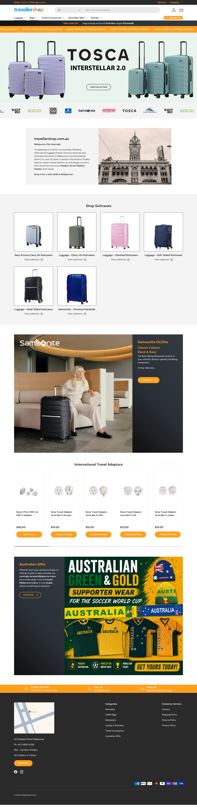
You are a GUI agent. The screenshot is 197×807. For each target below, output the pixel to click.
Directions (23, 763)
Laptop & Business (114, 725)
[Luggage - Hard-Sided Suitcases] (33, 286)
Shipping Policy (169, 714)
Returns (162, 2)
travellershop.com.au (28, 795)
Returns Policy (169, 720)
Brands (94, 17)
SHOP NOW (147, 380)
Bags (32, 17)
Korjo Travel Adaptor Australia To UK (131, 514)
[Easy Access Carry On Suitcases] (33, 231)
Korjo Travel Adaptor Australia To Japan (165, 514)
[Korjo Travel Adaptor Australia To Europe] (64, 490)
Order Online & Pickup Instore (34, 29)
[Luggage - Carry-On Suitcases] (76, 231)
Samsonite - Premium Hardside (76, 309)
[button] (181, 10)
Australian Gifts (76, 17)
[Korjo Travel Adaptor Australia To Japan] (168, 490)
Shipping (174, 2)
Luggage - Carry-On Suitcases (77, 255)
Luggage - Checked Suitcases (120, 255)
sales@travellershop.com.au (159, 690)
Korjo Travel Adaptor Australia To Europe (61, 514)
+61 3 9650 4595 (101, 690)
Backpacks (110, 720)
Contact (166, 709)
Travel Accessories (51, 17)
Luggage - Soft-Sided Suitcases (163, 255)
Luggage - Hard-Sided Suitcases (33, 309)
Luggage (18, 17)
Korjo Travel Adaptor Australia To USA (96, 514)
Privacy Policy (169, 725)
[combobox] (107, 10)
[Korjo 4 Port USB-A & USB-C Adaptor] (29, 490)
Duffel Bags (110, 714)
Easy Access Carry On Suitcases (34, 255)
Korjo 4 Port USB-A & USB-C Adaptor (27, 514)
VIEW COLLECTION (98, 87)
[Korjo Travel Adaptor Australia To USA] (98, 490)
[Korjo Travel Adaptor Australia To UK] (133, 490)
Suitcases (110, 709)
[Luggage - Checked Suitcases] (120, 231)
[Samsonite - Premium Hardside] (76, 286)
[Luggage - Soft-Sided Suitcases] (163, 231)
